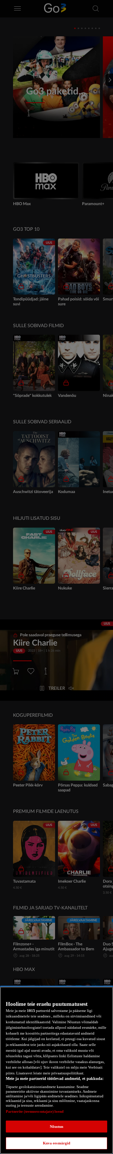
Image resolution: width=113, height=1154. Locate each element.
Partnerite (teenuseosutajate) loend (35, 1111)
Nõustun (56, 1126)
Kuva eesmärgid (56, 1143)
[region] (56, 1070)
